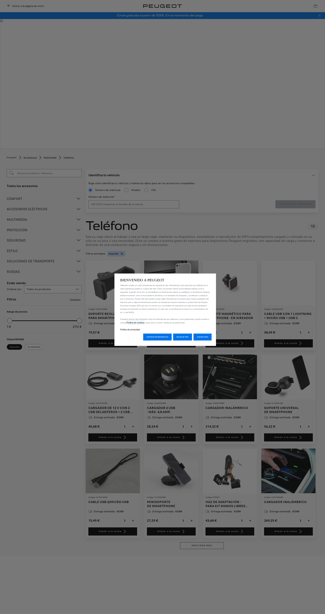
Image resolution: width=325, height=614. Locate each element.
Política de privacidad (130, 329)
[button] (157, 337)
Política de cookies (135, 322)
